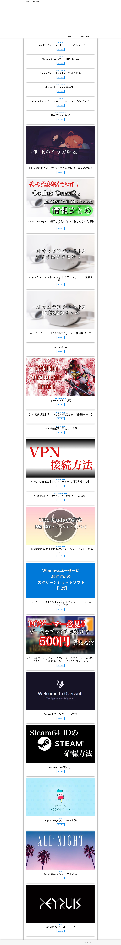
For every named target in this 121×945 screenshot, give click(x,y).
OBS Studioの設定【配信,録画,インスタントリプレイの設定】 (60, 550)
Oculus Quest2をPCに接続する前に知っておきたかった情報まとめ (60, 223)
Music (34, 1)
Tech (31, 1)
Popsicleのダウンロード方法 (60, 820)
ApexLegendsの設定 (60, 400)
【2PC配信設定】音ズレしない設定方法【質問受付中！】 (60, 414)
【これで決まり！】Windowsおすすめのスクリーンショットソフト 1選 (60, 603)
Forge (57, 70)
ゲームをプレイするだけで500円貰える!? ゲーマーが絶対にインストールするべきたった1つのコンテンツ (60, 659)
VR (62, 166)
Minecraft (60, 56)
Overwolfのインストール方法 (60, 714)
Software (59, 412)
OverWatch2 (62, 112)
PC (59, 42)
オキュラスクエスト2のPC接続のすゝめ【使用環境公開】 (60, 333)
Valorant (62, 345)
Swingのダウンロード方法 (60, 926)
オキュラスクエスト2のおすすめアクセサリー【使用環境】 (60, 278)
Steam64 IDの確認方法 (60, 767)
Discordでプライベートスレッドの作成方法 (60, 45)
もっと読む (60, 49)
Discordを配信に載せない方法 (60, 428)
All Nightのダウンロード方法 (60, 873)
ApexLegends (58, 398)
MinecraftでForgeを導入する (60, 87)
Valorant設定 (60, 347)
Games (27, 1)
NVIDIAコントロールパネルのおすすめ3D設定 (60, 495)
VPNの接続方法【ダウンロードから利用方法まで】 (60, 481)
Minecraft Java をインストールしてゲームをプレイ (60, 101)
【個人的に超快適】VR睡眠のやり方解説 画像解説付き (60, 168)
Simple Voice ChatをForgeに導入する (60, 73)
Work (37, 1)
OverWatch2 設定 (60, 115)
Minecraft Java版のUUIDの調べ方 (60, 59)
